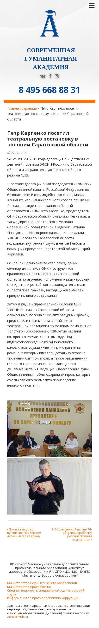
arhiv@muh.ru (17, 616)
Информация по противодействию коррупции (42, 598)
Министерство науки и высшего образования (42, 583)
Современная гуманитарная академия (51, 58)
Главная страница (22, 108)
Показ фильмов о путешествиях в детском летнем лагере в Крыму (24, 532)
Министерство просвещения (29, 587)
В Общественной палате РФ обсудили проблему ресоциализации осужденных (72, 534)
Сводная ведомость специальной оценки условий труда (45, 592)
